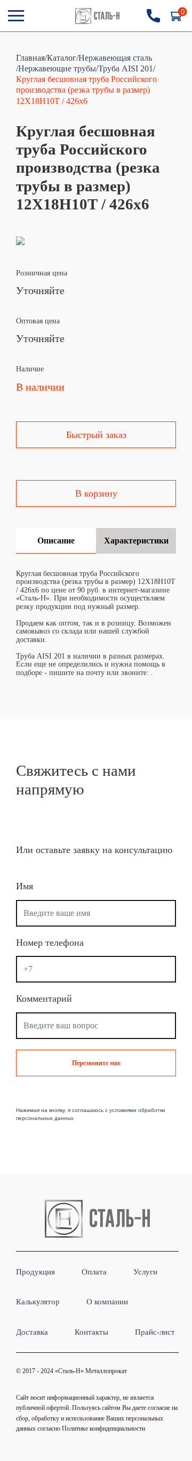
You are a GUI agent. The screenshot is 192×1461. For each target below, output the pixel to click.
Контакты (91, 1331)
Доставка (32, 1331)
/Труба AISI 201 (124, 68)
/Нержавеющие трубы (56, 68)
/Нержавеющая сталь (114, 57)
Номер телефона (50, 943)
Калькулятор (38, 1301)
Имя (24, 886)
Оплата (94, 1271)
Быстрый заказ (96, 434)
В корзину (96, 493)
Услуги (145, 1271)
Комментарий (44, 999)
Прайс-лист (155, 1331)
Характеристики (136, 540)
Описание (56, 540)
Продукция (35, 1271)
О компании (107, 1301)
